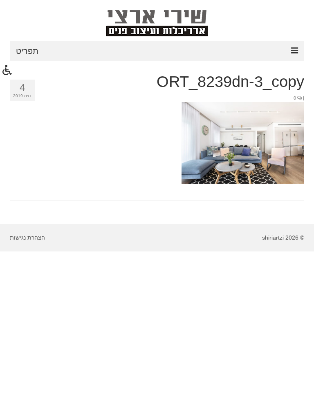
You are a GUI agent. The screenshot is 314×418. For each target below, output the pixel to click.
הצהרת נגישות (27, 237)
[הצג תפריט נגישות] (7, 70)
